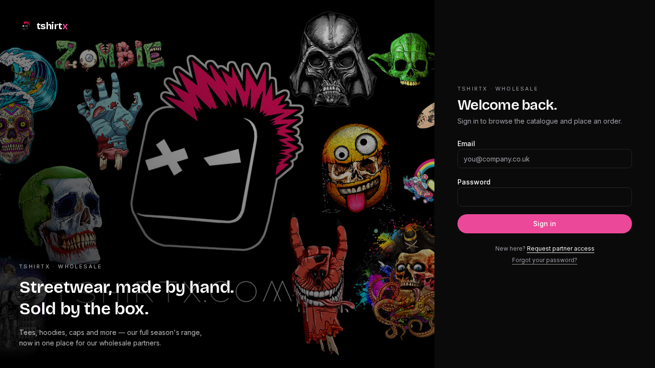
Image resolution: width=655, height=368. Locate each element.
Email (466, 143)
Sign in (544, 223)
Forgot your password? (544, 260)
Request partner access (561, 248)
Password (474, 182)
